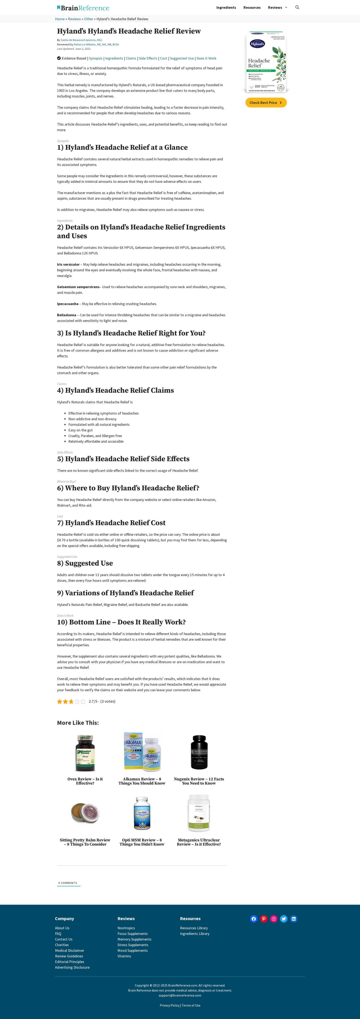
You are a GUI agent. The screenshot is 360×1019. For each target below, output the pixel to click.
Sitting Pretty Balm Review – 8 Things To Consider (85, 842)
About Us (62, 928)
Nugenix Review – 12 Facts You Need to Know (199, 781)
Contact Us (63, 939)
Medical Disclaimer (69, 950)
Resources (252, 7)
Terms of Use (191, 1005)
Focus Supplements (133, 933)
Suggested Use (182, 58)
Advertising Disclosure (72, 967)
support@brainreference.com (180, 995)
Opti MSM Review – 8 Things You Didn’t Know (142, 842)
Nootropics (126, 928)
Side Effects (148, 58)
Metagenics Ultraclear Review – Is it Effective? (199, 842)
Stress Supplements (133, 944)
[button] (297, 7)
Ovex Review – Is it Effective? (85, 781)
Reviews (74, 18)
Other (88, 18)
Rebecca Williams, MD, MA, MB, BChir (96, 44)
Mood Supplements (133, 950)
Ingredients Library (194, 933)
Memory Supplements (134, 939)
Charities (62, 944)
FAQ (58, 933)
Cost (163, 58)
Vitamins (124, 956)
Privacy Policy (169, 1005)
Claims (131, 58)
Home (60, 18)
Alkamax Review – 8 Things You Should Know (142, 781)
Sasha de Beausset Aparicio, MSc (81, 40)
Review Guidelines (69, 956)
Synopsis (95, 58)
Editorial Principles (69, 961)
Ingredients (226, 7)
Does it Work (206, 58)
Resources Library (194, 928)
